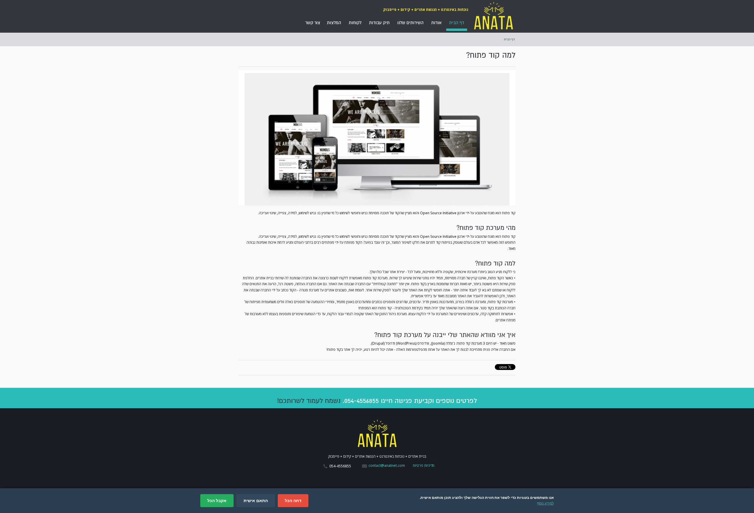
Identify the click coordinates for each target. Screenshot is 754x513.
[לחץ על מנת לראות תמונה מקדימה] (377, 137)
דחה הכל (293, 500)
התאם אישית (256, 500)
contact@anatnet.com (386, 465)
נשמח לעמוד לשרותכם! (308, 401)
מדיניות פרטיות (423, 465)
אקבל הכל (216, 500)
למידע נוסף (545, 503)
